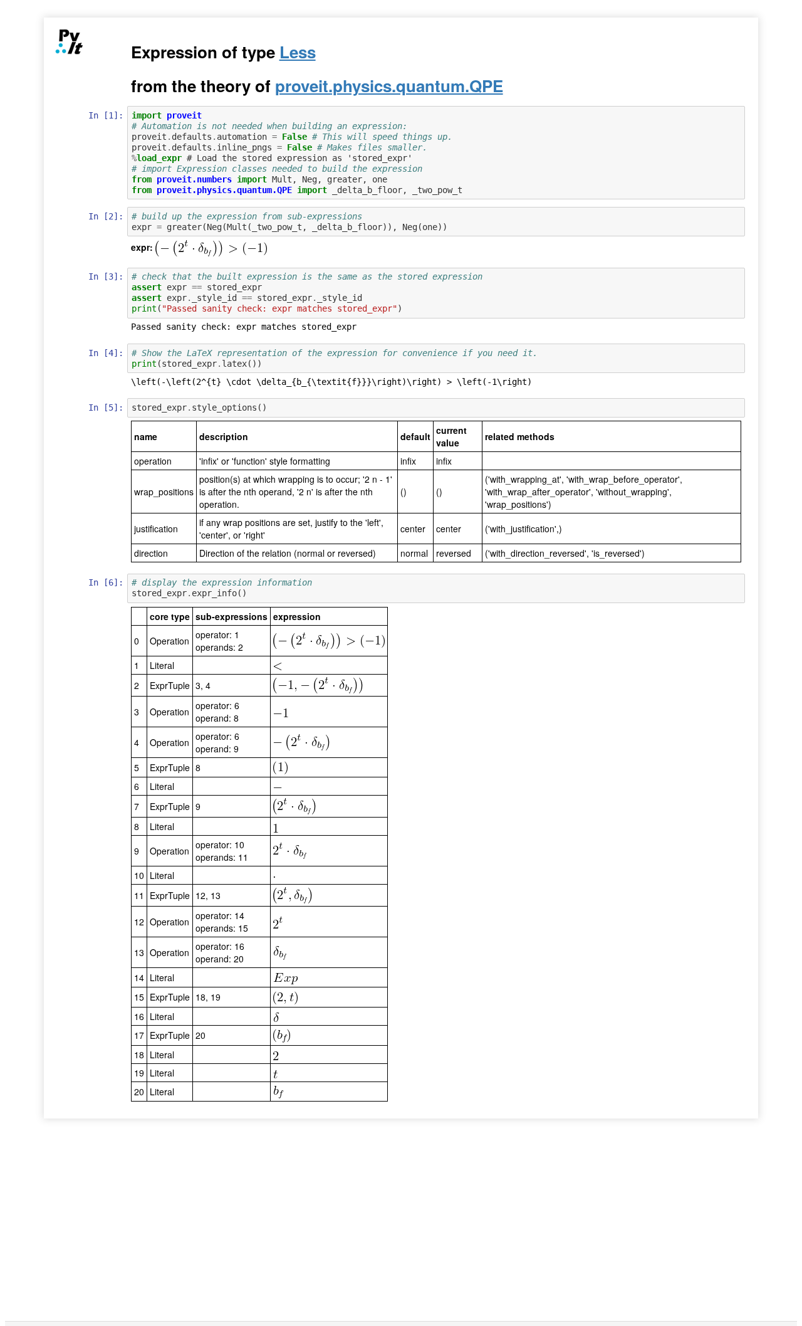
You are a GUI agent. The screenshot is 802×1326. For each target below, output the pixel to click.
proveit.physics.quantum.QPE (389, 85)
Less (297, 51)
